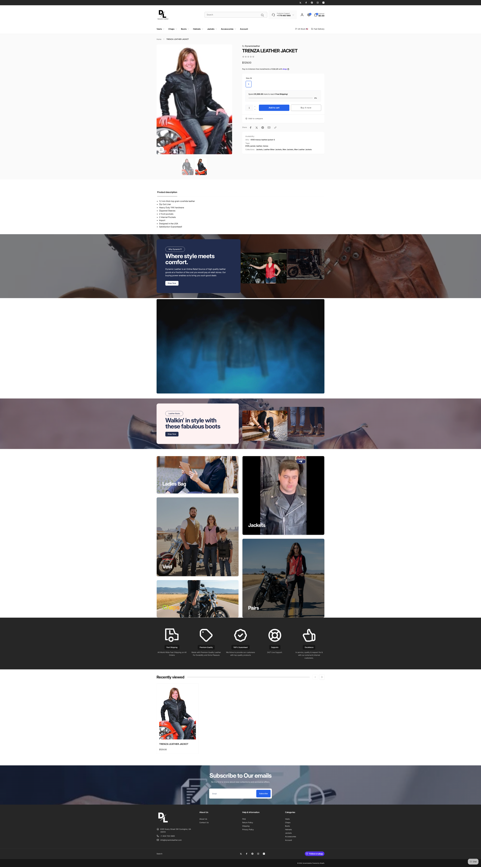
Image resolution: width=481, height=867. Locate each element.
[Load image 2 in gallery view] (201, 166)
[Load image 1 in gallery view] (187, 166)
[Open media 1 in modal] (194, 99)
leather (259, 146)
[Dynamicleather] (163, 823)
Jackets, (259, 149)
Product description (167, 192)
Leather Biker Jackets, (273, 149)
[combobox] (236, 15)
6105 (247, 146)
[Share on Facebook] (250, 127)
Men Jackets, (288, 149)
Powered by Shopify (318, 863)
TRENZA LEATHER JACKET (173, 744)
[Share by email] (269, 127)
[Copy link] (275, 127)
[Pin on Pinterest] (262, 127)
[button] (319, 15)
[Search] (262, 15)
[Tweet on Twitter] (256, 127)
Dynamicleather (251, 46)
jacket (252, 146)
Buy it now (306, 107)
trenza (265, 146)
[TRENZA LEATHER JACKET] (178, 735)
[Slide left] (315, 677)
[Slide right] (321, 677)
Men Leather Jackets (303, 149)
